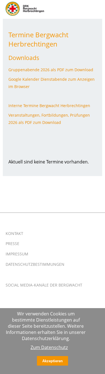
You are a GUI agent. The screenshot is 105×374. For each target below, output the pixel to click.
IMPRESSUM (17, 254)
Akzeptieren (52, 361)
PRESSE (12, 243)
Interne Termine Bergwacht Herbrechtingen (49, 105)
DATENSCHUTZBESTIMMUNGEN (35, 264)
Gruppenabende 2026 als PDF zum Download (50, 69)
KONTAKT (14, 233)
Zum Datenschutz (49, 347)
